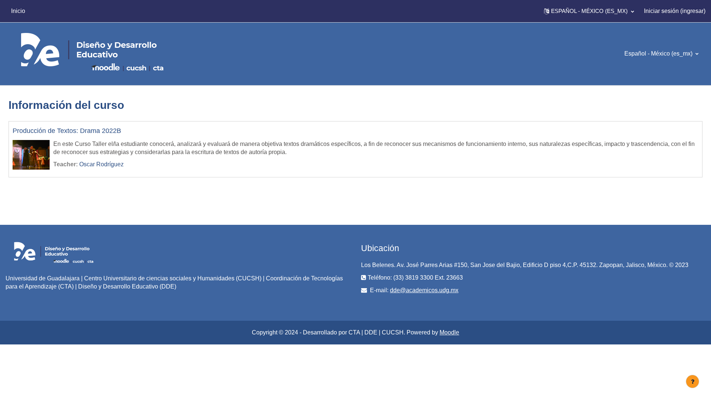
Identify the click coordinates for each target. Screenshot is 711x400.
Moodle (449, 332)
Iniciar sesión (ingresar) (674, 11)
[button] (589, 11)
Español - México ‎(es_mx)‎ (659, 53)
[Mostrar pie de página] (692, 381)
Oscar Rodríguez (101, 164)
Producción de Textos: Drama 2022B (67, 130)
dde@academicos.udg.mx (424, 290)
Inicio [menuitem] (18, 11)
